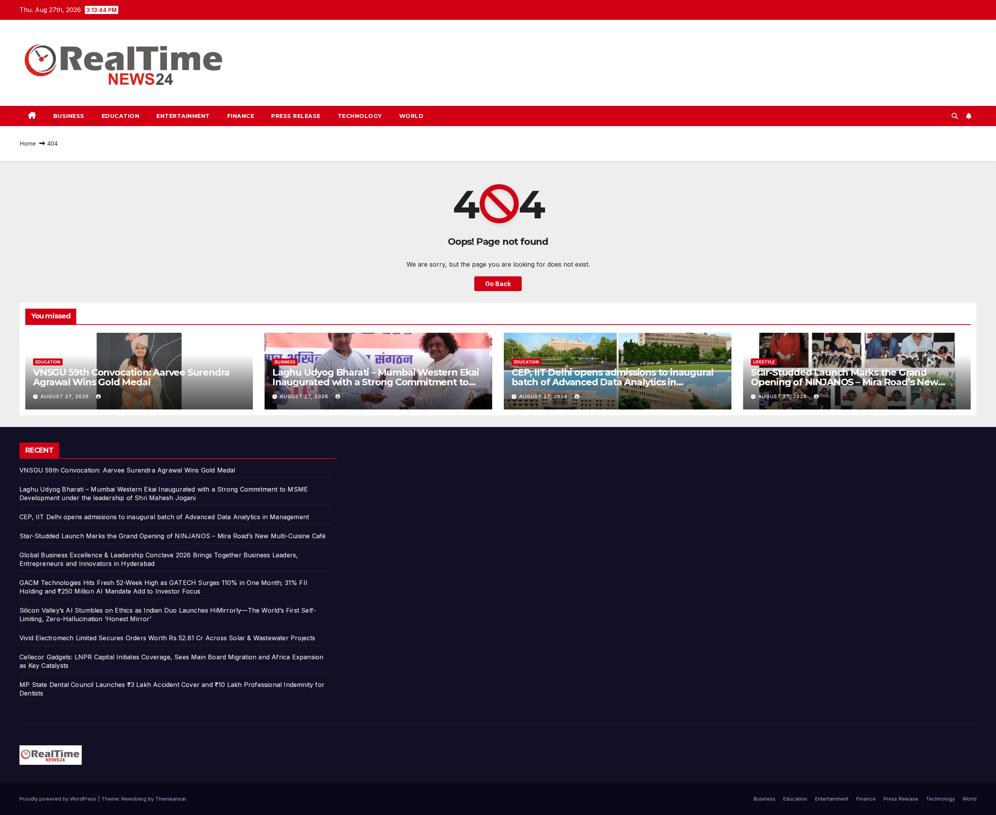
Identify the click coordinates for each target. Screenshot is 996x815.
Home (27, 143)
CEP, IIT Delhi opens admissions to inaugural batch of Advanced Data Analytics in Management (613, 382)
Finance (240, 115)
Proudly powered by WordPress (58, 799)
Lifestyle (764, 362)
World (411, 115)
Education (121, 115)
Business (68, 115)
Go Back (498, 284)
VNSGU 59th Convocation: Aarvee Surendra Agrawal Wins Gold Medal (131, 377)
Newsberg (133, 799)
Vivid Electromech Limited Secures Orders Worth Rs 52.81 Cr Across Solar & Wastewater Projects (167, 638)
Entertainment (183, 115)
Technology (360, 115)
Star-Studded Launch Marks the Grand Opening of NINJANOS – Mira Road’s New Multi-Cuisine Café (844, 382)
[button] (955, 116)
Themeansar (170, 799)
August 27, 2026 (65, 396)
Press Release (296, 115)
